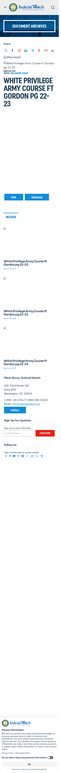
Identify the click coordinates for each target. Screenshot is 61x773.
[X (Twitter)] (6, 456)
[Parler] (32, 456)
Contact (15, 410)
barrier (18, 73)
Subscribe (45, 433)
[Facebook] (10, 456)
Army (12, 73)
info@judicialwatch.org (26, 404)
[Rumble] (37, 456)
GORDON (25, 73)
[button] (5, 7)
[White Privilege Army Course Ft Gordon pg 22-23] (29, 241)
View (14, 197)
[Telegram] (23, 456)
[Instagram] (19, 456)
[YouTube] (14, 456)
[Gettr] (27, 456)
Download (36, 197)
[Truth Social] (42, 456)
